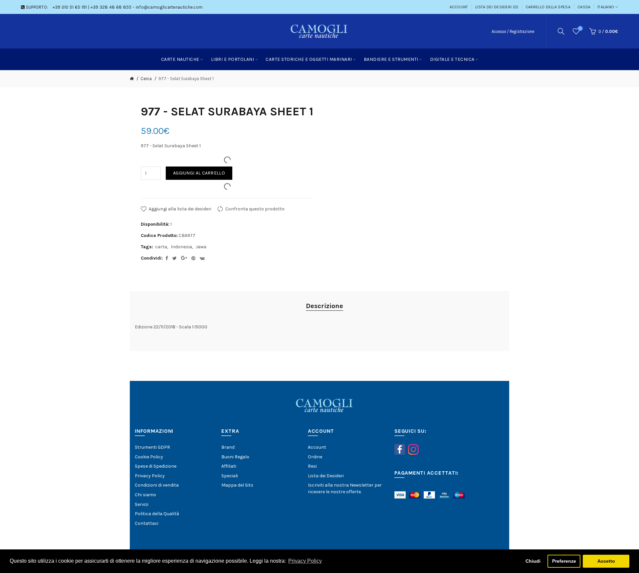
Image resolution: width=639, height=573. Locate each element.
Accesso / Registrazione (513, 31)
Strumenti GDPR (152, 447)
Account (459, 7)
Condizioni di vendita (157, 485)
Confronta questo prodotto (255, 209)
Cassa (584, 7)
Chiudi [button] (533, 561)
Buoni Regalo (235, 457)
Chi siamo (145, 495)
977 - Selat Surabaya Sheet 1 (186, 78)
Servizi (141, 504)
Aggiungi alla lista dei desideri (180, 209)
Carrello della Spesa (548, 7)
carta (161, 247)
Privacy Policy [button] (305, 561)
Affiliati (228, 466)
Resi (312, 466)
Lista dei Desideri (326, 476)
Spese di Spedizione (155, 466)
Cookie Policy (149, 457)
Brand (228, 447)
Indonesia (181, 247)
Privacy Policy (150, 476)
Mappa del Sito (237, 485)
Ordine (315, 457)
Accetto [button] (606, 561)
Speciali (229, 476)
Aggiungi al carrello (199, 173)
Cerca (146, 78)
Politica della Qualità (157, 513)
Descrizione (324, 306)
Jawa (201, 247)
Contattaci (146, 523)
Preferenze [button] (564, 561)
